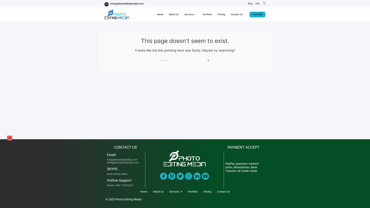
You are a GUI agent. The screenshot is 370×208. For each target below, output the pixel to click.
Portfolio (207, 14)
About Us (174, 14)
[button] (264, 3)
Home (160, 14)
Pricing (221, 14)
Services (189, 14)
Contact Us (237, 14)
